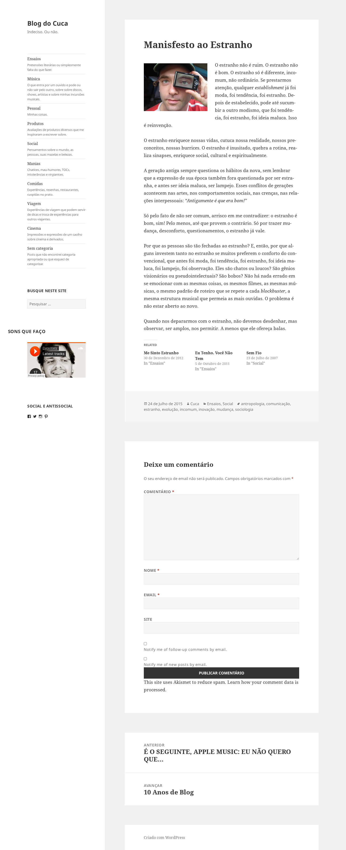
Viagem (56, 211)
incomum (188, 409)
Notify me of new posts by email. (175, 664)
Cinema (54, 233)
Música (55, 88)
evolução (170, 409)
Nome (152, 570)
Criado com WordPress (164, 837)
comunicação (278, 403)
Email (152, 594)
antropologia (252, 403)
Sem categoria (51, 256)
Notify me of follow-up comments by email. (185, 649)
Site (148, 619)
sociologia (244, 409)
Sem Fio (254, 352)
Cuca (194, 403)
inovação (207, 409)
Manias (48, 169)
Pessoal (37, 111)
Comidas (53, 189)
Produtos (55, 129)
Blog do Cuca (47, 23)
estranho (152, 409)
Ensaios (54, 64)
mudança (225, 409)
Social (50, 149)
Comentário (159, 491)
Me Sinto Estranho (161, 352)
